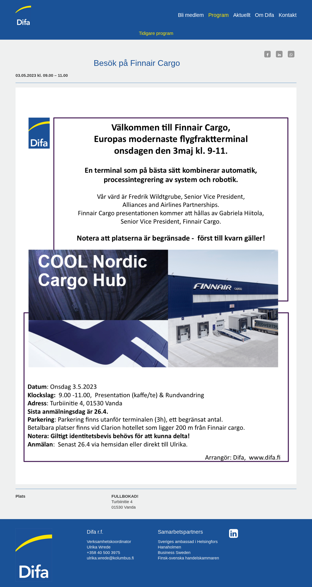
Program (218, 15)
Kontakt (287, 15)
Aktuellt (241, 15)
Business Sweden (174, 552)
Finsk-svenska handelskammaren (188, 558)
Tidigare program (156, 33)
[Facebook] (267, 54)
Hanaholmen (169, 547)
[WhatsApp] (291, 54)
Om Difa (264, 15)
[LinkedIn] (279, 54)
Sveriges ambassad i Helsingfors (188, 541)
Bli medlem (191, 15)
